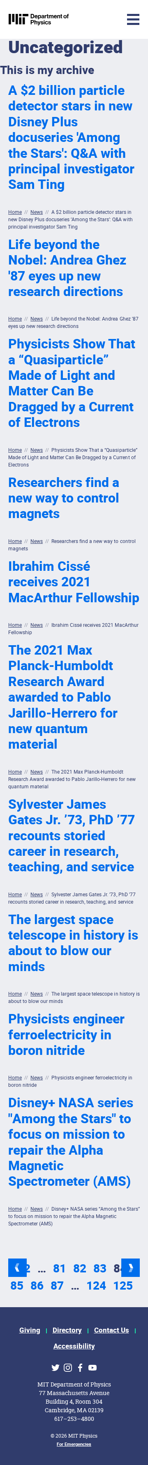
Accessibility (74, 1346)
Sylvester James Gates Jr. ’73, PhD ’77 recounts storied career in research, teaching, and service (71, 836)
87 (57, 1286)
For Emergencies (74, 1444)
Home (15, 212)
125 (123, 1286)
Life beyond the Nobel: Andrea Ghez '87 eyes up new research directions (67, 268)
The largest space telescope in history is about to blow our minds (73, 943)
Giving (29, 1330)
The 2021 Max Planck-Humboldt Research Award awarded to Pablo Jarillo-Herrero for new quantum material (63, 697)
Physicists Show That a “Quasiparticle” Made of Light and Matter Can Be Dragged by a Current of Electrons (71, 383)
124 (96, 1286)
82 (79, 1269)
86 (37, 1286)
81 (59, 1269)
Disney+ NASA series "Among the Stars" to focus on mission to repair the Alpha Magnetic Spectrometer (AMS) (70, 1142)
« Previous (17, 1268)
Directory (67, 1330)
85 (16, 1286)
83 (99, 1269)
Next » (130, 1268)
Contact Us (111, 1330)
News (36, 212)
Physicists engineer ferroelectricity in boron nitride (66, 1035)
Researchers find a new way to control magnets (63, 498)
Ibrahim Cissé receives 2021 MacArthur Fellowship (73, 582)
